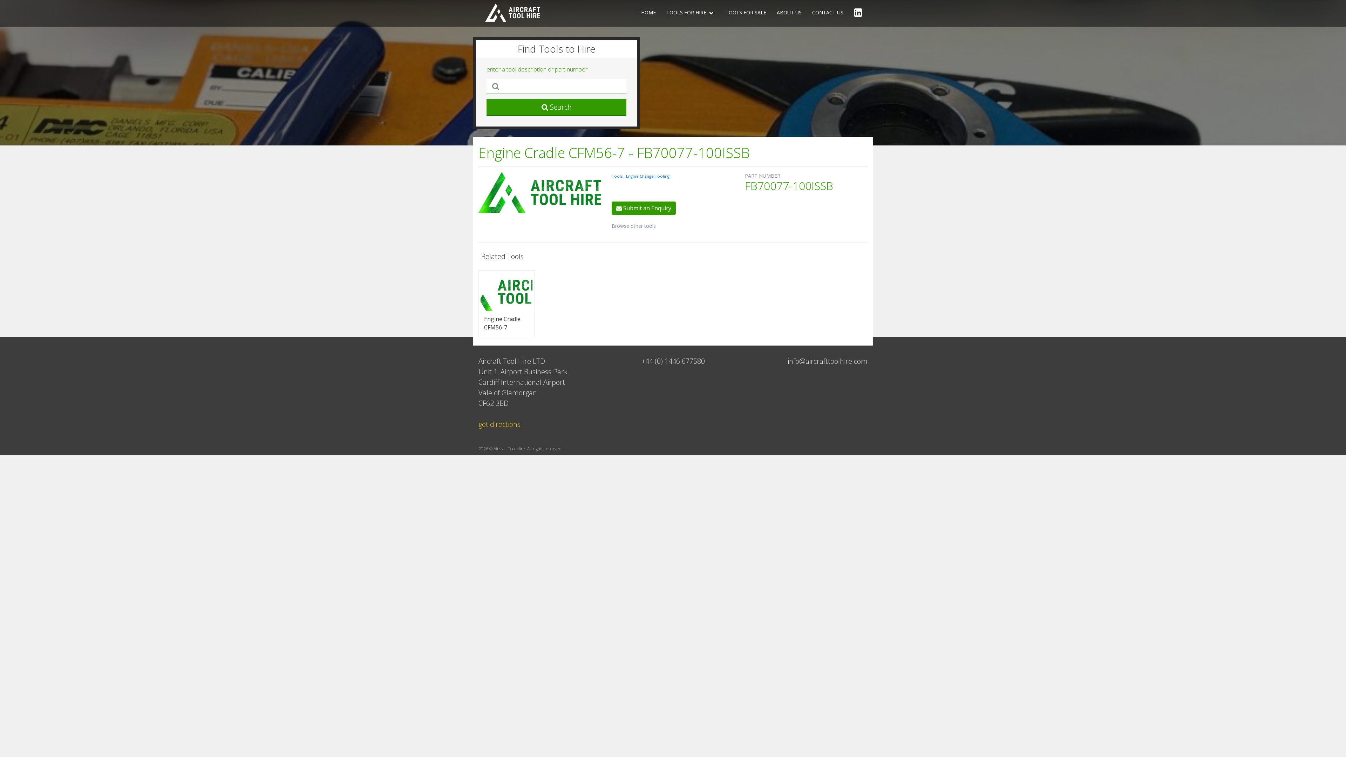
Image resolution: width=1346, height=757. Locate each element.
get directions (499, 424)
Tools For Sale (746, 12)
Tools (618, 176)
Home (648, 12)
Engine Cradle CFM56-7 (502, 323)
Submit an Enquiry (646, 208)
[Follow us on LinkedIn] (858, 13)
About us (789, 12)
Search (560, 107)
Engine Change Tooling (647, 176)
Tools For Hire (687, 12)
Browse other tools (634, 226)
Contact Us (827, 12)
